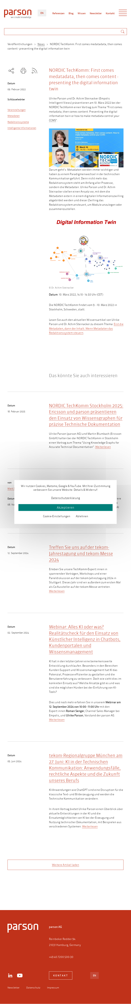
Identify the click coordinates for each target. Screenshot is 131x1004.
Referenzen (58, 13)
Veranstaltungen (17, 109)
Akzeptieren (65, 508)
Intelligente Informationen (22, 127)
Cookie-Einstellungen (56, 516)
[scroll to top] (60, 893)
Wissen (82, 13)
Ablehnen (82, 516)
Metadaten (14, 115)
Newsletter (96, 13)
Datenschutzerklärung (65, 498)
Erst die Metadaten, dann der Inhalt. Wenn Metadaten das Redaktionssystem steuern (86, 328)
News (41, 44)
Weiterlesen (103, 447)
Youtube (20, 975)
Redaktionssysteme (18, 121)
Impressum (53, 987)
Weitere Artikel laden (65, 865)
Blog (71, 13)
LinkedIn (10, 975)
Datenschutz (33, 987)
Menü (123, 14)
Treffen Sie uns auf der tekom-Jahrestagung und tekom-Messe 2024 (81, 553)
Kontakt (110, 13)
